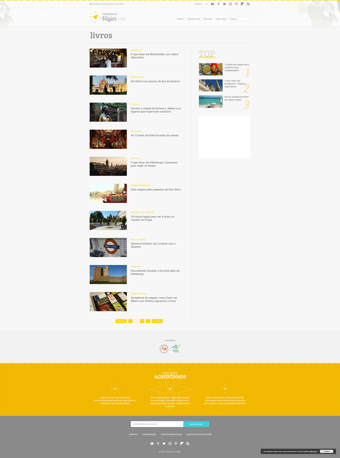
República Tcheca (142, 212)
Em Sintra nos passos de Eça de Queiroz (155, 81)
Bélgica (136, 131)
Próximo (157, 321)
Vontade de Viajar (114, 17)
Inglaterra (138, 239)
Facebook (218, 4)
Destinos (180, 19)
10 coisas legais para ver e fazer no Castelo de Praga (152, 218)
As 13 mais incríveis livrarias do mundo (155, 135)
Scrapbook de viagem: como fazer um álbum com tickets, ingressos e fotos (154, 299)
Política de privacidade (198, 434)
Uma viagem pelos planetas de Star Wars (156, 189)
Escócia (136, 158)
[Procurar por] (239, 18)
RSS (248, 4)
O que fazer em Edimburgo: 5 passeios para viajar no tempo (154, 164)
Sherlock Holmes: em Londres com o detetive (153, 245)
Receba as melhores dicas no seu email (108, 4)
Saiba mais (313, 451)
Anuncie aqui (149, 434)
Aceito (326, 451)
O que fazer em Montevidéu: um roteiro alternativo (154, 56)
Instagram (230, 4)
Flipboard (242, 4)
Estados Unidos (140, 185)
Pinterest (236, 4)
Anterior (121, 321)
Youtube (212, 4)
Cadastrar (196, 424)
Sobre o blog (221, 19)
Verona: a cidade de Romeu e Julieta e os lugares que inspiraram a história (156, 110)
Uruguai (136, 50)
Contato (133, 434)
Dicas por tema (194, 19)
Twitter (224, 4)
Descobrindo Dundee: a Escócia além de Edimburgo (155, 272)
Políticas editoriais (171, 434)
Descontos (207, 19)
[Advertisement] (225, 137)
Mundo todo (138, 293)
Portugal (137, 77)
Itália (135, 104)
